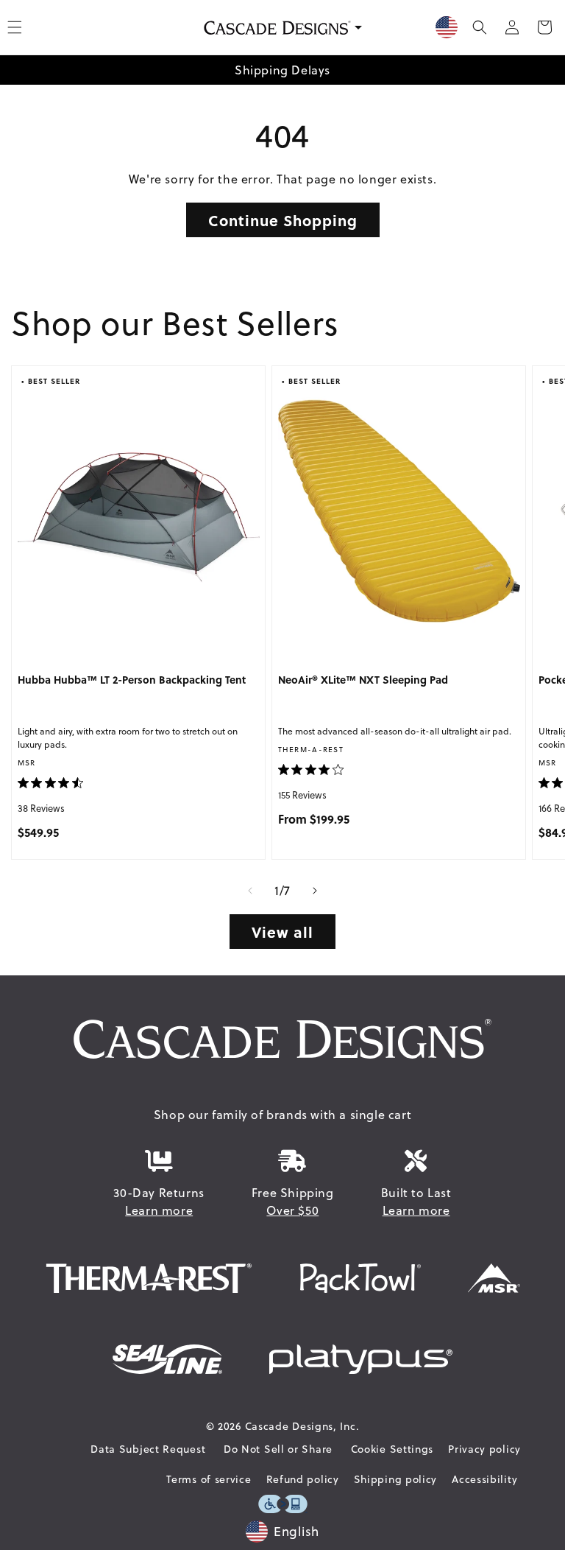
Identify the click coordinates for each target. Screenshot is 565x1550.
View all (282, 931)
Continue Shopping (283, 220)
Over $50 (292, 1210)
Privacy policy (484, 1449)
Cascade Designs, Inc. (302, 1426)
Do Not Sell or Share (278, 1449)
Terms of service (208, 1479)
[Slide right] (315, 890)
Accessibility (484, 1479)
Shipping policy (396, 1479)
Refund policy (302, 1479)
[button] (479, 27)
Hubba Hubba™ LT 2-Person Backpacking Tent (132, 680)
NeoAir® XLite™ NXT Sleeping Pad (363, 680)
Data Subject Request (147, 1449)
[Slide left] (250, 890)
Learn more (159, 1210)
